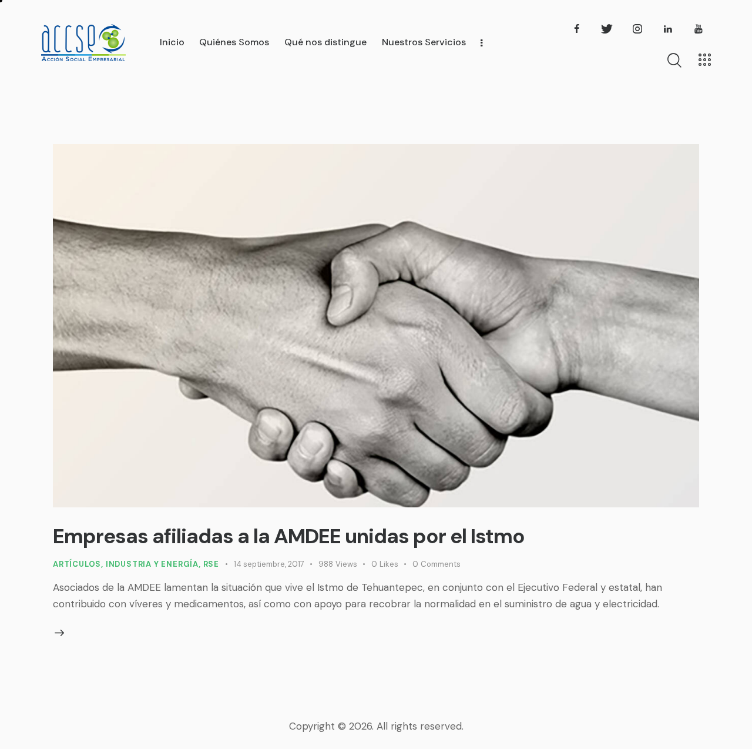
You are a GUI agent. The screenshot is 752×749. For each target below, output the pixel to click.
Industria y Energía (152, 564)
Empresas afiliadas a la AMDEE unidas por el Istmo (289, 536)
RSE (211, 564)
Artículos (77, 564)
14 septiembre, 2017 (269, 564)
